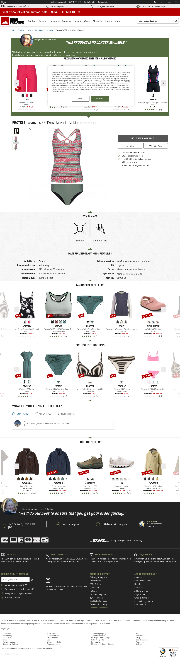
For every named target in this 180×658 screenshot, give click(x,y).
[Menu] (177, 649)
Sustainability (140, 604)
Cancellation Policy (98, 604)
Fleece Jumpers (53, 644)
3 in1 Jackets (52, 633)
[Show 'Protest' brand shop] (16, 131)
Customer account (142, 580)
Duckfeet (139, 635)
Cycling (77, 20)
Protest (18, 122)
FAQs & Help (95, 584)
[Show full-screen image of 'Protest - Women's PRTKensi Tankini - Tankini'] (30, 129)
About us (138, 577)
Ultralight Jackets (54, 642)
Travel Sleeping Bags (99, 633)
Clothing (32, 20)
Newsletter (139, 584)
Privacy (99, 598)
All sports (97, 20)
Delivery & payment (99, 577)
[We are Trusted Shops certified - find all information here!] (142, 524)
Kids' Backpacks (97, 640)
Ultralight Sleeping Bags (100, 638)
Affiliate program (141, 591)
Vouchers (138, 587)
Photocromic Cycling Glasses (102, 644)
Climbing (66, 20)
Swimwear (39, 30)
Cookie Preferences (98, 601)
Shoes (42, 20)
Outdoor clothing (24, 30)
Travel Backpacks (98, 635)
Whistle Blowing (141, 598)
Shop (3, 2)
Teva (137, 633)
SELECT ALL (99, 99)
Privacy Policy (59, 91)
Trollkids (139, 644)
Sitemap (7, 648)
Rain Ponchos (52, 638)
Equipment (54, 20)
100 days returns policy (105, 6)
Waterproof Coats (53, 635)
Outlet (118, 20)
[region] (91, 86)
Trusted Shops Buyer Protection (136, 165)
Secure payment (57, 6)
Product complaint (98, 594)
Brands (108, 20)
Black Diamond (141, 640)
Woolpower (140, 642)
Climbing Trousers (9, 642)
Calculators (7, 633)
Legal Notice (139, 594)
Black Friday (7, 635)
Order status (95, 580)
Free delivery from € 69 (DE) (17, 6)
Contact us (94, 587)
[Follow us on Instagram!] (50, 581)
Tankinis (50, 30)
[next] (163, 83)
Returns (93, 591)
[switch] (173, 655)
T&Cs (92, 598)
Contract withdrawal (99, 607)
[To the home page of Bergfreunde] (13, 21)
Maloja (138, 638)
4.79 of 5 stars (152, 6)
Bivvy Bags (95, 642)
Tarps (5, 640)
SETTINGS (80, 99)
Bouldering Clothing (10, 644)
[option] (67, 166)
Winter (87, 20)
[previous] (16, 83)
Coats (49, 640)
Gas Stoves (7, 638)
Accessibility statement (145, 601)
